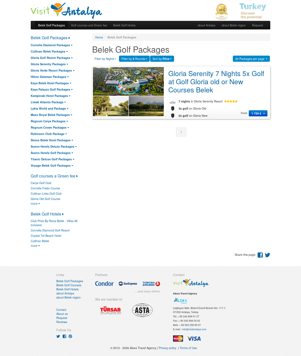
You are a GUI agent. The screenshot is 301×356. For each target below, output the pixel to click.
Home (99, 37)
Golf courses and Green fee (89, 25)
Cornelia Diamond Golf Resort (50, 230)
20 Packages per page (250, 59)
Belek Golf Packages (51, 25)
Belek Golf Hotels (124, 25)
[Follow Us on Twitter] (58, 336)
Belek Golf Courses (68, 285)
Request (257, 25)
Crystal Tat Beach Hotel (46, 236)
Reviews (61, 322)
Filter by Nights (104, 59)
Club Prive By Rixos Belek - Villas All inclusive (54, 223)
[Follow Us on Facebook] (64, 336)
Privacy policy (168, 348)
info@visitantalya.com (194, 329)
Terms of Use (188, 348)
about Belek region (234, 25)
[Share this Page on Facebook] (260, 254)
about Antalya (206, 25)
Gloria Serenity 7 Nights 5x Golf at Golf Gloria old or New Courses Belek (216, 81)
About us (62, 314)
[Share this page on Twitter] (267, 254)
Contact (61, 310)
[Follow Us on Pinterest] (70, 336)
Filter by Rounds (133, 59)
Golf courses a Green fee (53, 176)
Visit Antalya (66, 10)
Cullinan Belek (40, 241)
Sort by (161, 59)
